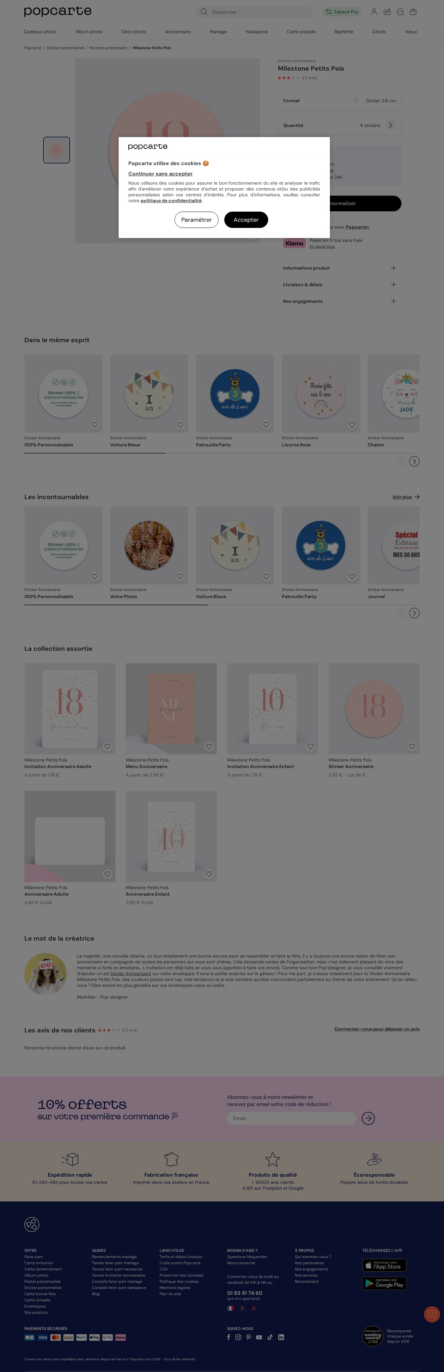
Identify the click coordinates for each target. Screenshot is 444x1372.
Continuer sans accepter (160, 174)
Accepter (246, 220)
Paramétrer (196, 220)
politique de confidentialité (171, 200)
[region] (224, 187)
